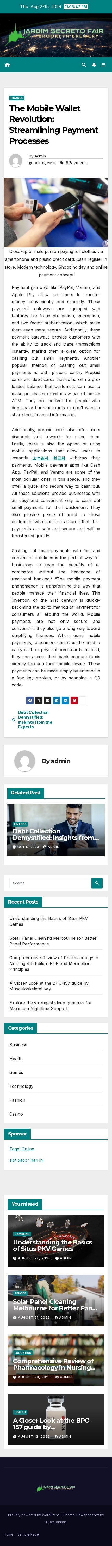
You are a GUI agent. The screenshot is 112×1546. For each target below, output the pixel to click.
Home (8, 1534)
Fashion (17, 1100)
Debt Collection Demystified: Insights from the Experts (35, 719)
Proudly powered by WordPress (34, 1515)
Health (16, 1058)
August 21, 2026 (34, 1318)
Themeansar (55, 1522)
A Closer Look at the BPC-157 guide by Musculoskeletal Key (52, 1427)
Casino (16, 1114)
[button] (84, 64)
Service (20, 1293)
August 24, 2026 (35, 1258)
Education (23, 1352)
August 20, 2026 (35, 1377)
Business (18, 1044)
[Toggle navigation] (103, 64)
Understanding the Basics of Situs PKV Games (52, 1245)
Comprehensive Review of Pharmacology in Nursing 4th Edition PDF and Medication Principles (53, 963)
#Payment (76, 162)
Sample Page (28, 1534)
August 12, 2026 (34, 1436)
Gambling (22, 1233)
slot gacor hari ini (26, 1160)
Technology (21, 1086)
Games (16, 1072)
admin (40, 156)
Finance (17, 97)
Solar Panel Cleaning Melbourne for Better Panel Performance (55, 1308)
